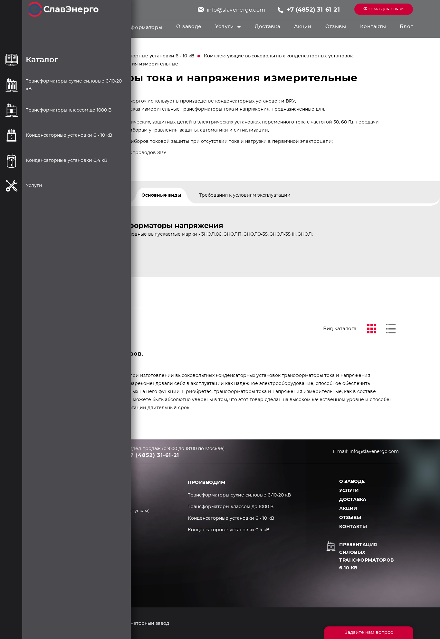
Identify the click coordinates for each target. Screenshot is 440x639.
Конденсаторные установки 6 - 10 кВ (150, 56)
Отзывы (335, 26)
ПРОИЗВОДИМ (206, 482)
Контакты (373, 26)
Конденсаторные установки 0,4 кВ (228, 530)
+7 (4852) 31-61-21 (313, 10)
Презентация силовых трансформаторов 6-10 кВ (366, 556)
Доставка (268, 26)
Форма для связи (383, 9)
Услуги (224, 26)
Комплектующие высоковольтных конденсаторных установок (278, 56)
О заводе (188, 26)
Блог (406, 26)
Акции (302, 26)
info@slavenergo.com (236, 10)
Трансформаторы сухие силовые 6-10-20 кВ (239, 495)
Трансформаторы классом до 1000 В (230, 507)
